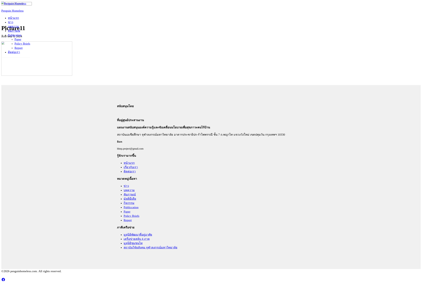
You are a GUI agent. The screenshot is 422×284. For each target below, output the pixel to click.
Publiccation (131, 207)
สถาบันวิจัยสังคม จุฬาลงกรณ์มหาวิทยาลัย (150, 247)
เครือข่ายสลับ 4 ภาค (137, 239)
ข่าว (10, 22)
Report (19, 48)
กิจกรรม (129, 203)
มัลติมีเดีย (130, 198)
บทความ (13, 26)
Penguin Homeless (12, 10)
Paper (18, 39)
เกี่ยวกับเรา (131, 167)
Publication (14, 35)
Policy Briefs (22, 43)
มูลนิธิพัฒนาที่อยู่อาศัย (138, 234)
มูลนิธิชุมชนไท (133, 243)
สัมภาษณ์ (14, 30)
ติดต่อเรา (14, 52)
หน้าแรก (13, 18)
